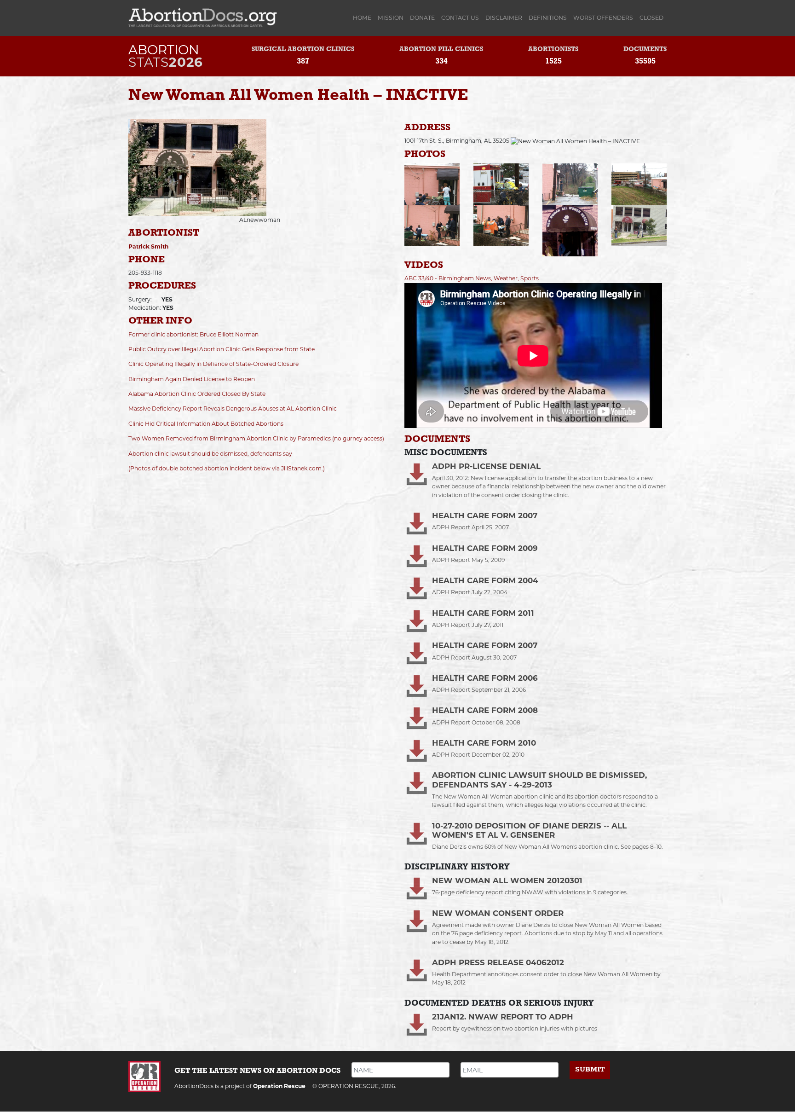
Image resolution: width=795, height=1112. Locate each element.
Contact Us (460, 17)
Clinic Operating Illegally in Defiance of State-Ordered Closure (213, 363)
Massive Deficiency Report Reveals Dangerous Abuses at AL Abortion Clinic (232, 408)
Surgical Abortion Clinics (303, 49)
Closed (651, 17)
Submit (590, 1069)
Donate (422, 17)
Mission (390, 17)
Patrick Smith (148, 246)
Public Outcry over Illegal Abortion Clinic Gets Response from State (221, 349)
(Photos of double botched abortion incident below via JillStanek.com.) (226, 468)
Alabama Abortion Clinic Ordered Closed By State (196, 393)
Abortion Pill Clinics (441, 49)
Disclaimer (503, 17)
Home (363, 17)
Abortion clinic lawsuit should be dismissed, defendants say (210, 453)
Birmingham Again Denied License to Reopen (191, 379)
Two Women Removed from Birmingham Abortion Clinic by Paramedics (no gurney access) (256, 438)
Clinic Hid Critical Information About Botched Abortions (205, 423)
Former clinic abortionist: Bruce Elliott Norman (193, 334)
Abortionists (553, 49)
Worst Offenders (603, 17)
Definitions (548, 17)
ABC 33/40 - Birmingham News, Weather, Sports (471, 278)
